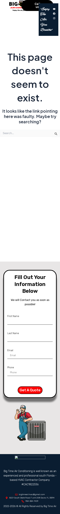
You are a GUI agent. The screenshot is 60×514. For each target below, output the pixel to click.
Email (10, 350)
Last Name (13, 333)
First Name (13, 316)
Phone (10, 367)
